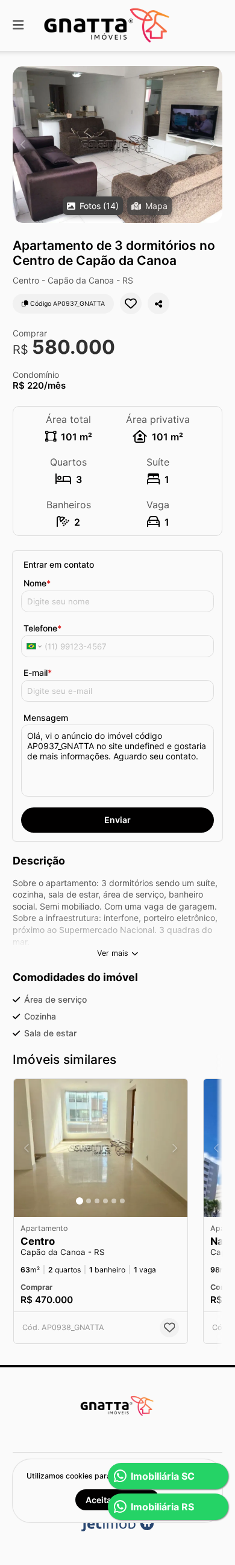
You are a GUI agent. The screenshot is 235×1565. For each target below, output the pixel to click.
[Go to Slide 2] (88, 1201)
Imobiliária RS (162, 1507)
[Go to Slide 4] (105, 1201)
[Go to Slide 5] (113, 1201)
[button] (117, 144)
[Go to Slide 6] (122, 1201)
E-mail (38, 672)
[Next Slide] (212, 144)
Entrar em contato (59, 564)
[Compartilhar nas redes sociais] (158, 303)
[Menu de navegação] (18, 25)
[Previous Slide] (23, 144)
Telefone (42, 628)
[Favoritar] (131, 303)
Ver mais (112, 953)
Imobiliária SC (163, 1476)
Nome (37, 583)
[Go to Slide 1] (79, 1201)
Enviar (117, 820)
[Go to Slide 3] (97, 1201)
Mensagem (46, 718)
